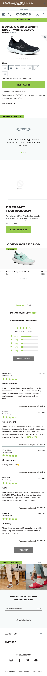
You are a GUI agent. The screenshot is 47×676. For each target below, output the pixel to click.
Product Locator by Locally (14, 91)
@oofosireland (11, 562)
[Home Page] (23, 14)
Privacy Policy (38, 671)
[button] (38, 406)
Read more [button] (32, 437)
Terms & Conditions (24, 671)
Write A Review (23, 359)
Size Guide (27, 78)
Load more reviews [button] (23, 549)
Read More (7, 103)
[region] (23, 336)
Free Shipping (23, 9)
